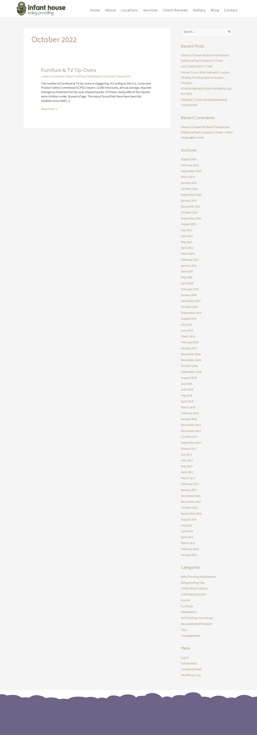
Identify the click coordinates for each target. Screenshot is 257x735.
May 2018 (186, 395)
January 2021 (189, 266)
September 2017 (191, 443)
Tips (184, 630)
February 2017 (190, 484)
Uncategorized (190, 636)
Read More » (49, 109)
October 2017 (189, 437)
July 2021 (186, 230)
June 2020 (187, 271)
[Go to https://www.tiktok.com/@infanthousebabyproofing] (207, 713)
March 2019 (188, 337)
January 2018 (189, 419)
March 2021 (188, 254)
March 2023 (188, 177)
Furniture (108, 76)
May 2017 (186, 466)
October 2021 (189, 212)
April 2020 (187, 283)
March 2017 (188, 478)
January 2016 (189, 555)
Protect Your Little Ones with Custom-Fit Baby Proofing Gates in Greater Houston (205, 78)
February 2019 (190, 342)
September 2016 (191, 514)
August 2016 (189, 520)
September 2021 (191, 218)
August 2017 (189, 449)
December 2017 (191, 425)
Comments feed (191, 669)
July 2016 (186, 525)
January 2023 (189, 183)
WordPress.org (191, 675)
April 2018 (187, 401)
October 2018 (189, 366)
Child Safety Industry (194, 588)
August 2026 (189, 159)
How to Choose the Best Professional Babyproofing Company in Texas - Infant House (207, 132)
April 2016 (187, 537)
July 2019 (186, 325)
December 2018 (191, 354)
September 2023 (191, 171)
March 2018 (188, 407)
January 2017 (189, 490)
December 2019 (191, 301)
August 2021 (189, 224)
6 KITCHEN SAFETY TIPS (197, 67)
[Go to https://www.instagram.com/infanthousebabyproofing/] (200, 713)
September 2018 (191, 372)
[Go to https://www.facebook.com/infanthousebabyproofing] (193, 713)
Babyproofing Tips (193, 583)
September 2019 (191, 313)
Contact (199, 138)
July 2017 (186, 455)
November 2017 (191, 431)
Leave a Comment (52, 76)
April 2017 (187, 472)
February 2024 (190, 165)
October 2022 (189, 189)
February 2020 (190, 289)
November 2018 (191, 360)
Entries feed (189, 664)
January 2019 (189, 348)
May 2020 (186, 277)
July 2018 (186, 384)
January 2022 (189, 201)
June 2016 (187, 531)
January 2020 (189, 295)
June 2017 (187, 460)
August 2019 (189, 319)
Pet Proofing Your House (197, 618)
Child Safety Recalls (193, 594)
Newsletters (189, 612)
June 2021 (187, 236)
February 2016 (190, 549)
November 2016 (191, 502)
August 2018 (189, 378)
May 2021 (186, 242)
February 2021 (190, 260)
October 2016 (189, 508)
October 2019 (189, 307)
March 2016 (188, 543)
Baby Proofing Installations (83, 76)
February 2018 (190, 413)
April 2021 (187, 248)
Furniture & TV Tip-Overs (68, 71)
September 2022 (191, 195)
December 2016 (191, 496)
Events (185, 600)
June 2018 (187, 390)
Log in (185, 658)
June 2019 (187, 331)
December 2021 (191, 207)
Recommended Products (197, 624)
